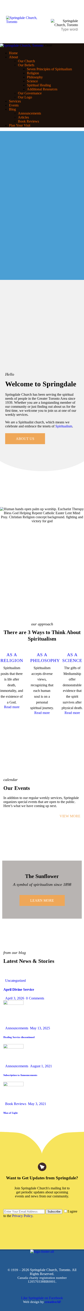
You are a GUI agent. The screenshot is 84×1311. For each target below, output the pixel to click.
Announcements (16, 1028)
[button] (75, 12)
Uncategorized (15, 980)
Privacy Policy (22, 1216)
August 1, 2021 (41, 1066)
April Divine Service (18, 989)
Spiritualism (63, 426)
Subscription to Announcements (20, 1075)
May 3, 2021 (37, 1104)
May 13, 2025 (40, 1028)
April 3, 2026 (14, 998)
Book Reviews (15, 1104)
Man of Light (10, 1112)
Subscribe (53, 1211)
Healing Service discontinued (18, 1037)
